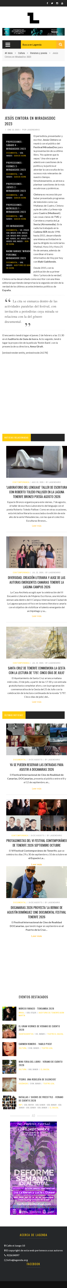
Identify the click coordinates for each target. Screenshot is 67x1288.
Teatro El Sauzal (55, 1034)
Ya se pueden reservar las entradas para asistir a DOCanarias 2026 (36, 767)
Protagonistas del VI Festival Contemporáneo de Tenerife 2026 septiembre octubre (36, 843)
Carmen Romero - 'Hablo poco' (35, 1044)
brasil (21, 1013)
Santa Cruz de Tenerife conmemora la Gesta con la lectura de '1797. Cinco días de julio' (36, 670)
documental (12, 153)
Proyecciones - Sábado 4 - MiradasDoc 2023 (16, 145)
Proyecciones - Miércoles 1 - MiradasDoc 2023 (16, 208)
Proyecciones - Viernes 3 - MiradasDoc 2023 (16, 166)
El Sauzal (45, 1069)
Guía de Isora (20, 155)
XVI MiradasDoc (15, 226)
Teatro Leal (47, 1048)
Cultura (21, 53)
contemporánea (19, 835)
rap (20, 1105)
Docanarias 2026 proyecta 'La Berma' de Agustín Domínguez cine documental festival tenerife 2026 (36, 912)
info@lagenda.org (17, 1259)
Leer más (36, 525)
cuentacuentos (26, 1034)
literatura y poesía (38, 53)
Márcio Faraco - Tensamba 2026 (36, 1008)
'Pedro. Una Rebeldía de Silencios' (37, 1079)
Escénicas (23, 1083)
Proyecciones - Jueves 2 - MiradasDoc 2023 (16, 187)
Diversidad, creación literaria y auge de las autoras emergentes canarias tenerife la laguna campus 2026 (36, 582)
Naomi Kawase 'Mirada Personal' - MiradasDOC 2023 (18, 254)
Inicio (10, 53)
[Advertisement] (33, 394)
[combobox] (43, 44)
